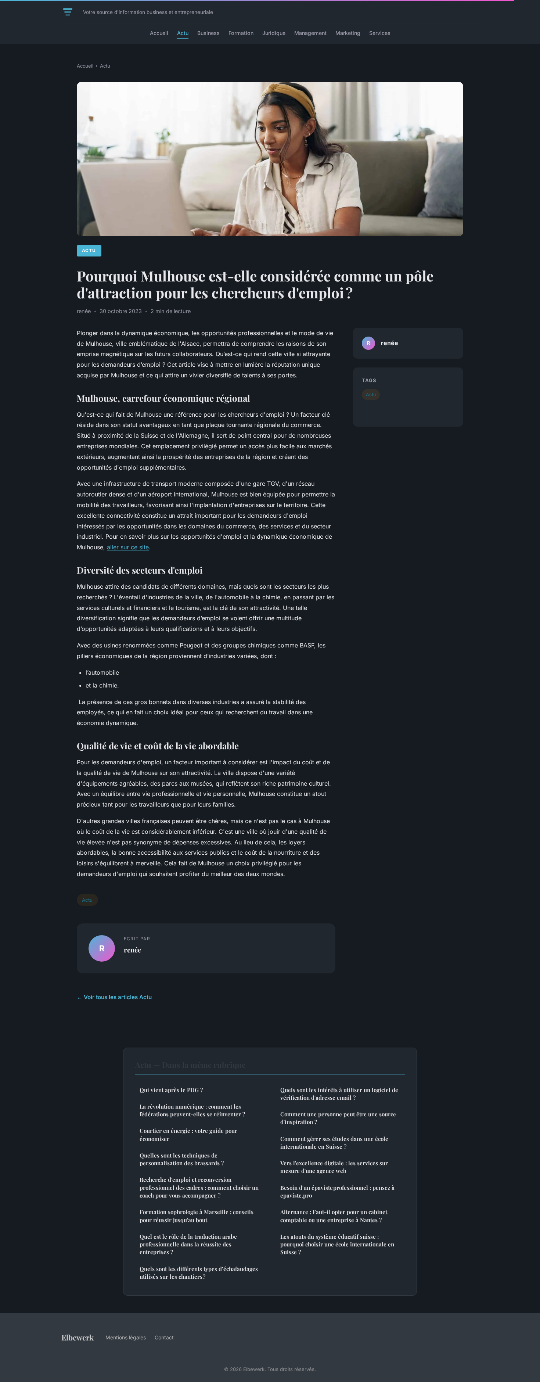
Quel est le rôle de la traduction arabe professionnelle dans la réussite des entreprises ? (188, 1244)
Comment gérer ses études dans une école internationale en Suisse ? (334, 1142)
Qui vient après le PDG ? (171, 1090)
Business (208, 33)
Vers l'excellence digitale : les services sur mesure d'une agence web (334, 1166)
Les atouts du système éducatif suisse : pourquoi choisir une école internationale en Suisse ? (337, 1244)
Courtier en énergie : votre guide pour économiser (188, 1134)
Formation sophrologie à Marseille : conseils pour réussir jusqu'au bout (196, 1215)
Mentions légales (125, 1337)
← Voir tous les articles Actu (114, 997)
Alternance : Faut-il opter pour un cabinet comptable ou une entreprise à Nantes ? (333, 1215)
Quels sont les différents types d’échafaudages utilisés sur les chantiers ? (199, 1272)
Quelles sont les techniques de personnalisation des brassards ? (182, 1159)
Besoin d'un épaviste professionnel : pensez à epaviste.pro (337, 1191)
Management (310, 33)
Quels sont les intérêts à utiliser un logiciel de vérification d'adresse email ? (339, 1093)
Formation (240, 33)
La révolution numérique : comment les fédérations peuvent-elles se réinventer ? (192, 1110)
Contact (164, 1337)
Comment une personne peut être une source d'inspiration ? (338, 1118)
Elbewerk (77, 1337)
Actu (182, 33)
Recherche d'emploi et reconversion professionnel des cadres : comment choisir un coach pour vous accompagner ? (199, 1187)
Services (379, 33)
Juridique (273, 33)
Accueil (159, 33)
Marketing (347, 33)
